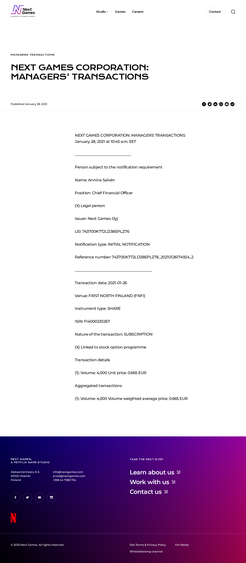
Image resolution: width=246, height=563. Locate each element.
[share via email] (227, 104)
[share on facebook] (204, 104)
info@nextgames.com (68, 472)
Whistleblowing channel (146, 551)
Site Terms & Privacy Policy (148, 544)
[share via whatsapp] (221, 104)
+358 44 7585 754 (64, 480)
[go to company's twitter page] (27, 497)
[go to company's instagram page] (51, 497)
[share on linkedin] (215, 104)
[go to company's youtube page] (39, 497)
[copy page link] (232, 104)
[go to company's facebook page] (15, 497)
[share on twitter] (210, 104)
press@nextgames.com (69, 476)
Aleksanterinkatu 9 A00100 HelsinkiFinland (25, 476)
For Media (182, 544)
